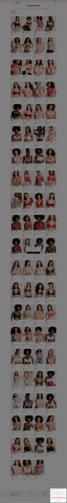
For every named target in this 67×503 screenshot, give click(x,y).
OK (58, 497)
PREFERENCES (58, 500)
